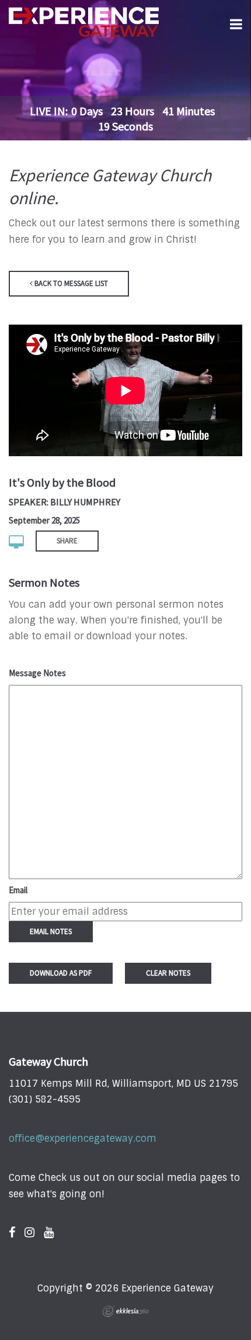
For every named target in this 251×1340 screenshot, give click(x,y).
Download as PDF (61, 973)
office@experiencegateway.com (82, 1138)
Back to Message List (70, 283)
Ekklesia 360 (125, 1311)
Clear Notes (168, 973)
